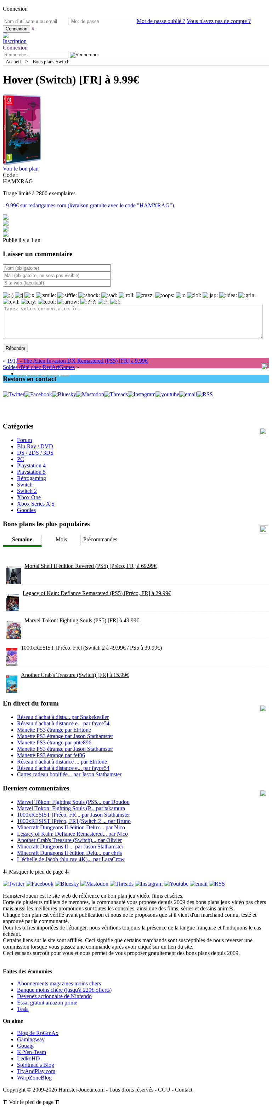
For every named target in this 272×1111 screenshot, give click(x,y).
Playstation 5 (31, 472)
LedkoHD (28, 1058)
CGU (164, 1090)
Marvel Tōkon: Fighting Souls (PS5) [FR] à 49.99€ (81, 620)
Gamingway (31, 1039)
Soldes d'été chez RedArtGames (39, 367)
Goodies (26, 510)
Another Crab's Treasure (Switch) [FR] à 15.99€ (75, 675)
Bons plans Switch (51, 61)
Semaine (22, 539)
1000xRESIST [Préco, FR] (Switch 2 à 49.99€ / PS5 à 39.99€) (91, 648)
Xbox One (29, 497)
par (63, 717)
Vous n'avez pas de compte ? (219, 21)
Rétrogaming (31, 478)
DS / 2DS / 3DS (35, 453)
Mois (61, 539)
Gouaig (25, 1046)
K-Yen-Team (31, 1052)
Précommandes (100, 539)
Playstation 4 (31, 465)
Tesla (23, 1009)
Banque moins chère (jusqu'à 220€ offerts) (64, 990)
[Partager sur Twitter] (5, 224)
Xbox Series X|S (36, 504)
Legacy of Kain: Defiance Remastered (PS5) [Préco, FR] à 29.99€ (97, 593)
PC (20, 459)
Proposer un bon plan (43, 373)
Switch (25, 485)
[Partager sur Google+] (5, 229)
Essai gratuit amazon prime (47, 1003)
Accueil (13, 61)
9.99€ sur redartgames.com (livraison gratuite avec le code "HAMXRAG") (90, 205)
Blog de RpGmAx (37, 1033)
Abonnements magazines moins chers (59, 983)
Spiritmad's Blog (35, 1065)
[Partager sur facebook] (5, 218)
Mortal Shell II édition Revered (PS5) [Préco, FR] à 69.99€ (90, 566)
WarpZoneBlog (34, 1078)
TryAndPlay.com (36, 1071)
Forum (24, 440)
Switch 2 (27, 491)
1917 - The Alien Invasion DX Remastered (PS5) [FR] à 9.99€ (77, 361)
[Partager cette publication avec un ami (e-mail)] (5, 235)
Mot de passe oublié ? (161, 21)
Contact (183, 1090)
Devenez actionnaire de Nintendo (54, 996)
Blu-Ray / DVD (35, 446)
